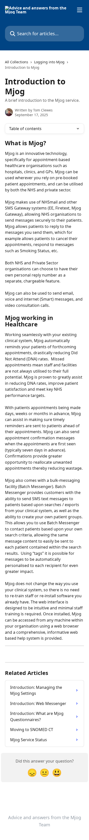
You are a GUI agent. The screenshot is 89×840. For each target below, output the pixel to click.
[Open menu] (79, 10)
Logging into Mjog (49, 62)
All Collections (16, 62)
